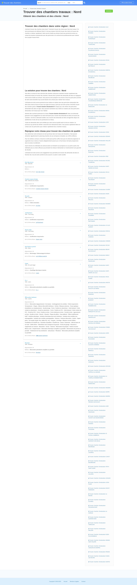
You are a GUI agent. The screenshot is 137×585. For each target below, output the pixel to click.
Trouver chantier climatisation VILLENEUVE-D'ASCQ (96, 49)
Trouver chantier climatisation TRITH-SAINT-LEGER (98, 467)
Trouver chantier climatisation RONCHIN (96, 151)
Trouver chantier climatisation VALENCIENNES (96, 55)
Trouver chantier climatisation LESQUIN (99, 478)
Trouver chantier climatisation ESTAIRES (96, 500)
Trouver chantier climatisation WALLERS (96, 529)
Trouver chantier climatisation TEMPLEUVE (96, 523)
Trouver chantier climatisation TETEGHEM (96, 428)
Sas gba (38, 205)
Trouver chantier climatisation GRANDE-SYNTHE (96, 127)
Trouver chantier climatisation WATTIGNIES (96, 220)
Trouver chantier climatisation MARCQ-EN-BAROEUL (99, 70)
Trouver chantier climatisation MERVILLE (96, 349)
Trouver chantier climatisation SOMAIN (99, 241)
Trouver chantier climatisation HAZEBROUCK (96, 117)
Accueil (25, 8)
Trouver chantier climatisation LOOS (99, 122)
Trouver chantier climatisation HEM (98, 156)
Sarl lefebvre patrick (41, 256)
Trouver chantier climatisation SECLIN (99, 245)
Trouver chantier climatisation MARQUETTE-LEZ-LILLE (96, 310)
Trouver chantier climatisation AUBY (99, 406)
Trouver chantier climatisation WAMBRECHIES (96, 304)
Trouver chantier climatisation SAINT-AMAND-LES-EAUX (98, 167)
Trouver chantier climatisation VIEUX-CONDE (98, 277)
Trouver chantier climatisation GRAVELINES (96, 260)
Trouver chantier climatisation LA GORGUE (97, 512)
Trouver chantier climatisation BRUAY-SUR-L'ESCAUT (99, 250)
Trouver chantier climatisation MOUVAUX (96, 208)
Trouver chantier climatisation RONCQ (99, 231)
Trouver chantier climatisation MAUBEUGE (96, 76)
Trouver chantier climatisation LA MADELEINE (97, 105)
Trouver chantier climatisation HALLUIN (99, 140)
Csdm (37, 273)
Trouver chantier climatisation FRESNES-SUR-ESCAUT (96, 401)
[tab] (53, 163)
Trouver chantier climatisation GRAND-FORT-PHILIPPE (99, 541)
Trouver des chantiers (12, 3)
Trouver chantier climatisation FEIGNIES (96, 422)
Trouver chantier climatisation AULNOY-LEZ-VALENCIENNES (96, 417)
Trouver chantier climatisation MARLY (99, 255)
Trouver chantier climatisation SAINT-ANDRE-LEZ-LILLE (98, 271)
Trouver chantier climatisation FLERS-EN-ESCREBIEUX (98, 535)
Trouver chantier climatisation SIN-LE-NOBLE (99, 173)
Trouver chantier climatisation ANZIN (99, 193)
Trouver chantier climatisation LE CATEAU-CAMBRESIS (97, 434)
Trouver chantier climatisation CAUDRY (99, 189)
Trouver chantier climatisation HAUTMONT (96, 178)
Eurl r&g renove (40, 172)
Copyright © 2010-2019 (55, 581)
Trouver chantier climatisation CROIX (99, 132)
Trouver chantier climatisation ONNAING (96, 355)
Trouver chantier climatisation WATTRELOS (96, 65)
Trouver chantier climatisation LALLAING (96, 473)
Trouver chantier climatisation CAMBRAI (96, 82)
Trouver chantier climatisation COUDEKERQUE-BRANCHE (96, 99)
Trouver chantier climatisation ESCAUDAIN (96, 338)
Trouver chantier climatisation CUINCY (99, 456)
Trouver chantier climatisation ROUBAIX (96, 32)
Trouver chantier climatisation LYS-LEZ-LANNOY (99, 226)
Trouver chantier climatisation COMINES (96, 236)
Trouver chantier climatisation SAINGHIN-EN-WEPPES (96, 546)
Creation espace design (42, 188)
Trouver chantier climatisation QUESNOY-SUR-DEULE (96, 440)
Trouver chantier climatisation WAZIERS (99, 387)
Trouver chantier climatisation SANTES (99, 561)
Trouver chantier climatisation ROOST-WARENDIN (99, 489)
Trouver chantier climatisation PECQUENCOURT (96, 506)
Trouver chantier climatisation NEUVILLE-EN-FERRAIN (96, 322)
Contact (83, 581)
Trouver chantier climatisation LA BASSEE (97, 494)
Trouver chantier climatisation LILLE (98, 27)
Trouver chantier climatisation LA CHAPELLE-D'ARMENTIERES (97, 377)
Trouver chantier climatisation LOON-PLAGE (98, 483)
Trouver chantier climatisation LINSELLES (96, 361)
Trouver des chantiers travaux (38, 8)
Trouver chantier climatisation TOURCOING (96, 43)
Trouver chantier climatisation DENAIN (99, 136)
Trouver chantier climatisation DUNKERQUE (96, 37)
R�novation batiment (42, 335)
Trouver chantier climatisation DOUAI (99, 60)
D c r (37, 290)
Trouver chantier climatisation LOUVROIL (96, 451)
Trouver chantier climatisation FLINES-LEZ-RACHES (99, 556)
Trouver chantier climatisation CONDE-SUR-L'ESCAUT (99, 328)
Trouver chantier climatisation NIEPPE (99, 392)
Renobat (38, 352)
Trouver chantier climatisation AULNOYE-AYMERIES (96, 343)
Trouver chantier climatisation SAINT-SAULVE (98, 266)
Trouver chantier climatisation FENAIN (99, 552)
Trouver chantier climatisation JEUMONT (96, 299)
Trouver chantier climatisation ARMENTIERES (96, 94)
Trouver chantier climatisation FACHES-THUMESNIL (99, 161)
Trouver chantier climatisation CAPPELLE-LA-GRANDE (96, 371)
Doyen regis (39, 239)
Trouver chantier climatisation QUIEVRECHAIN (96, 517)
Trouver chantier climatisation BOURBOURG (96, 461)
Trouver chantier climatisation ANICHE (99, 282)
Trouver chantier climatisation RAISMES (99, 203)
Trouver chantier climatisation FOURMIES (96, 214)
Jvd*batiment (39, 222)
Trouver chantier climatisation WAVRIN (99, 396)
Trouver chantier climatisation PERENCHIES (96, 382)
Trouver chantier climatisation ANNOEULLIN (96, 316)
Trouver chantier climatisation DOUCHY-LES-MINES (96, 287)
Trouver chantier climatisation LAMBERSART (96, 88)
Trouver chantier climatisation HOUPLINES (96, 411)
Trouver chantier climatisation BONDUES (96, 293)
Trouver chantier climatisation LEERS (99, 333)
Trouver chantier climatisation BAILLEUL (96, 198)
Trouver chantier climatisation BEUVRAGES (96, 445)
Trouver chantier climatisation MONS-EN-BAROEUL (99, 111)
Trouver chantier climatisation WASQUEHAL (96, 145)
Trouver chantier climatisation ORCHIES (99, 366)
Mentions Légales (74, 581)
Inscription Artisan (127, 2)
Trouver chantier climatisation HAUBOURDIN (96, 184)
